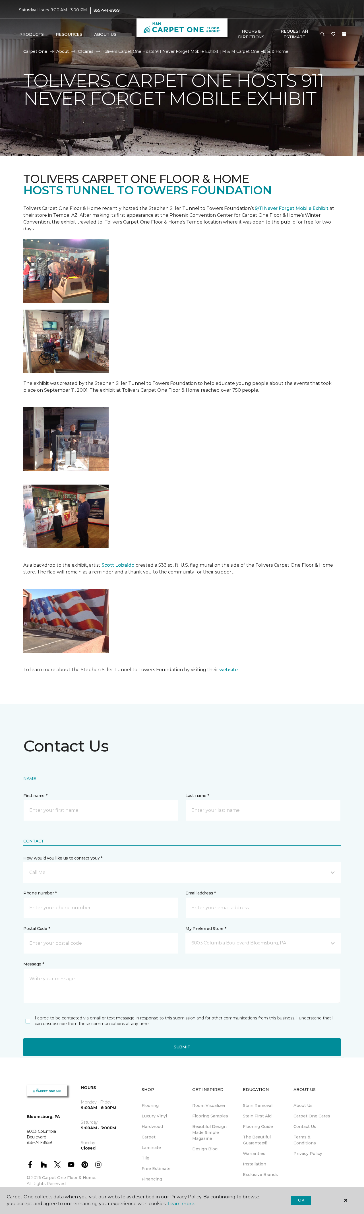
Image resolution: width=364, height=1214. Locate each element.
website (228, 669)
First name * (35, 796)
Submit (182, 1047)
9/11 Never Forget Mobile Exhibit (291, 208)
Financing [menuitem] (152, 1179)
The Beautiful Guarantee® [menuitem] (257, 1140)
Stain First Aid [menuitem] (257, 1116)
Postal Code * (36, 929)
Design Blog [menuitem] (205, 1149)
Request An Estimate (294, 34)
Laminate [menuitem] (151, 1147)
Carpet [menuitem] (149, 1137)
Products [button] (31, 34)
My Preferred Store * (205, 929)
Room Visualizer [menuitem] (209, 1105)
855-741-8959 (107, 10)
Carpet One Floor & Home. (69, 1177)
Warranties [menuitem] (254, 1153)
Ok (301, 1200)
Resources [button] (69, 34)
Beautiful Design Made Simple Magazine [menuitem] (209, 1132)
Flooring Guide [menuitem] (258, 1126)
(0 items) (344, 34)
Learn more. (181, 1203)
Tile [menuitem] (145, 1158)
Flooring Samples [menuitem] (210, 1116)
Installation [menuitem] (254, 1164)
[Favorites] (333, 34)
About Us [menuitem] (303, 1105)
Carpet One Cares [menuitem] (311, 1116)
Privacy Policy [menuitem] (307, 1153)
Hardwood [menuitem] (152, 1126)
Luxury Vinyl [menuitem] (154, 1116)
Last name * (197, 796)
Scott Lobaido (117, 565)
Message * (33, 964)
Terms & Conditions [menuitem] (304, 1140)
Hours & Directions (251, 34)
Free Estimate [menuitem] (156, 1168)
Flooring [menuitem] (150, 1105)
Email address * (200, 893)
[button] (322, 34)
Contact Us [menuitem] (304, 1126)
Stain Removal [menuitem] (257, 1105)
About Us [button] (105, 34)
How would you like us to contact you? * (62, 858)
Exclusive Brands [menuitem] (260, 1174)
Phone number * (40, 893)
